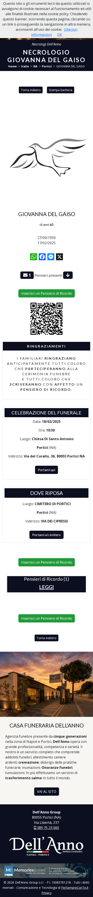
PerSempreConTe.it (74, 888)
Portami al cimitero (46, 535)
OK (59, 34)
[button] (46, 587)
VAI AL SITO (46, 791)
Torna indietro (31, 90)
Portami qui (46, 470)
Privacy (46, 893)
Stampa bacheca (60, 90)
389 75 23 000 (47, 827)
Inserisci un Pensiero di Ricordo (46, 293)
